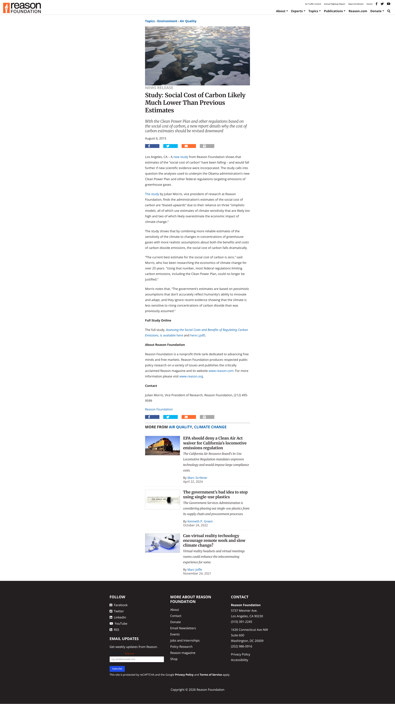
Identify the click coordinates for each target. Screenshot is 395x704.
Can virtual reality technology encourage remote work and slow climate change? (214, 540)
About (280, 11)
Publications (333, 11)
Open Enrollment (356, 4)
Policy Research (181, 647)
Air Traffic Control (313, 4)
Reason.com (358, 11)
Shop (174, 659)
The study (152, 194)
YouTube (121, 624)
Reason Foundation (159, 409)
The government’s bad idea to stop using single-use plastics (215, 494)
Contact (175, 616)
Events (369, 4)
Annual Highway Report (334, 4)
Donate (376, 11)
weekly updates (126, 647)
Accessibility (239, 660)
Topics (313, 11)
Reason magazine (182, 653)
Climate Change (210, 427)
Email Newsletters (183, 628)
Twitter (119, 611)
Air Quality (188, 21)
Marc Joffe (194, 569)
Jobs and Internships (185, 641)
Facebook (121, 605)
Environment (167, 21)
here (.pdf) (197, 335)
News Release (159, 87)
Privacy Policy (240, 654)
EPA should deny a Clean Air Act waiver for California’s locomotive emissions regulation (215, 443)
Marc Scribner (197, 478)
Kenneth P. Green (200, 521)
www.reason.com (221, 371)
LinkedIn (120, 617)
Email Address (122, 653)
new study (180, 157)
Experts (297, 11)
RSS (116, 630)
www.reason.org (191, 376)
